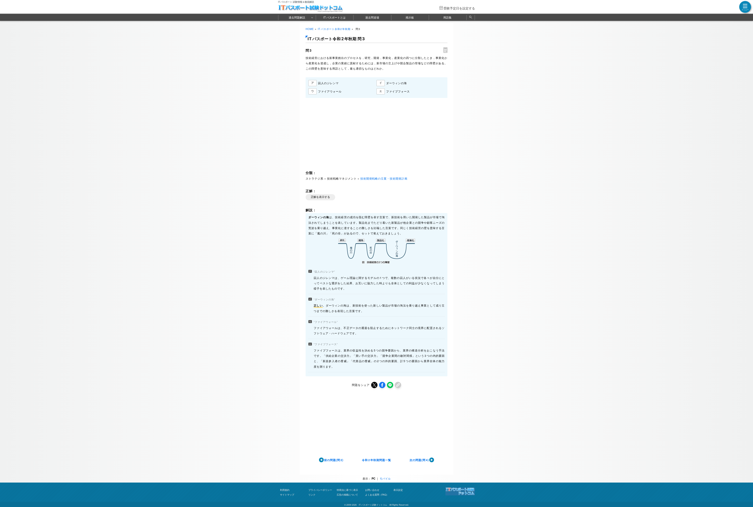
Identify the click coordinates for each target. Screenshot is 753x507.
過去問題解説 (297, 17)
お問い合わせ (372, 489)
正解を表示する (320, 197)
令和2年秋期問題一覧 (376, 460)
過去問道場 (372, 17)
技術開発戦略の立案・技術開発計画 (384, 178)
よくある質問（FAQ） (377, 494)
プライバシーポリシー (320, 489)
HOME (310, 29)
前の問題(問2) (333, 460)
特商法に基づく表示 (347, 489)
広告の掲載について (347, 494)
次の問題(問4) (419, 460)
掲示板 (410, 17)
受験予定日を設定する (459, 8)
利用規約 (284, 489)
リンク (311, 494)
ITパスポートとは (334, 17)
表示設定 (398, 489)
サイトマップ (287, 494)
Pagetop (745, 492)
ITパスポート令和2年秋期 (334, 29)
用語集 (447, 17)
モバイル (385, 478)
